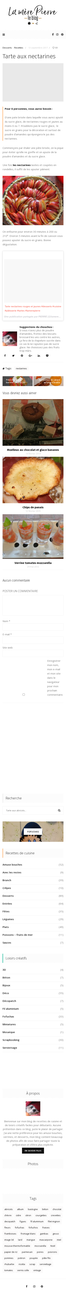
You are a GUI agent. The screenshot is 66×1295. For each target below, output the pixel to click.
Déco (6, 993)
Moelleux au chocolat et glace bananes (33, 450)
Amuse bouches (12, 864)
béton (45, 1209)
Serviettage (10, 1047)
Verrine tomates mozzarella (33, 563)
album (20, 1209)
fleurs (7, 1227)
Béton (6, 977)
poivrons (52, 1251)
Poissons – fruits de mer (18, 934)
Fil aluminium (11, 1008)
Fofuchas (33, 831)
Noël (52, 1245)
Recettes (18, 47)
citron (28, 1215)
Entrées (7, 903)
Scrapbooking (11, 1040)
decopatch (9, 1221)
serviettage (45, 1264)
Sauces (7, 942)
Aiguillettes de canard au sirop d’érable (49, 381)
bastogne (33, 1209)
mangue (31, 1239)
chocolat (57, 1209)
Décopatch (9, 1001)
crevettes (56, 1215)
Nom (6, 621)
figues (23, 1221)
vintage (37, 1270)
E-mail (7, 634)
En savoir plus (33, 1150)
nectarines (21, 368)
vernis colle (23, 1270)
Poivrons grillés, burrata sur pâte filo (16, 381)
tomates (8, 1270)
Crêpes (7, 888)
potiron (21, 1258)
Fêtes (6, 911)
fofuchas (19, 1227)
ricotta (22, 1264)
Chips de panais (33, 507)
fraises (46, 1227)
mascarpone (45, 1239)
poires (40, 1251)
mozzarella (40, 1245)
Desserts (7, 47)
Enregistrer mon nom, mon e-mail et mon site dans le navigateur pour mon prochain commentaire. (54, 677)
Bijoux (6, 985)
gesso (56, 1233)
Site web (8, 647)
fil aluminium (36, 1221)
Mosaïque (9, 1032)
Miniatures (9, 1024)
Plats (6, 927)
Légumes (8, 919)
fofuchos (33, 1227)
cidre (18, 1215)
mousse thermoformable (17, 1245)
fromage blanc (28, 1233)
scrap (32, 1264)
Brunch (7, 880)
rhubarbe (9, 1264)
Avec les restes (12, 872)
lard (20, 1239)
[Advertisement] (33, 749)
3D (4, 969)
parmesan (27, 1251)
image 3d (9, 1239)
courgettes (41, 1215)
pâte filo (46, 1258)
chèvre (8, 1215)
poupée (34, 1258)
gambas (44, 1233)
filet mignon (54, 1221)
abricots (8, 1209)
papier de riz (10, 1251)
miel (59, 1239)
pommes (8, 1258)
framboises (10, 1233)
